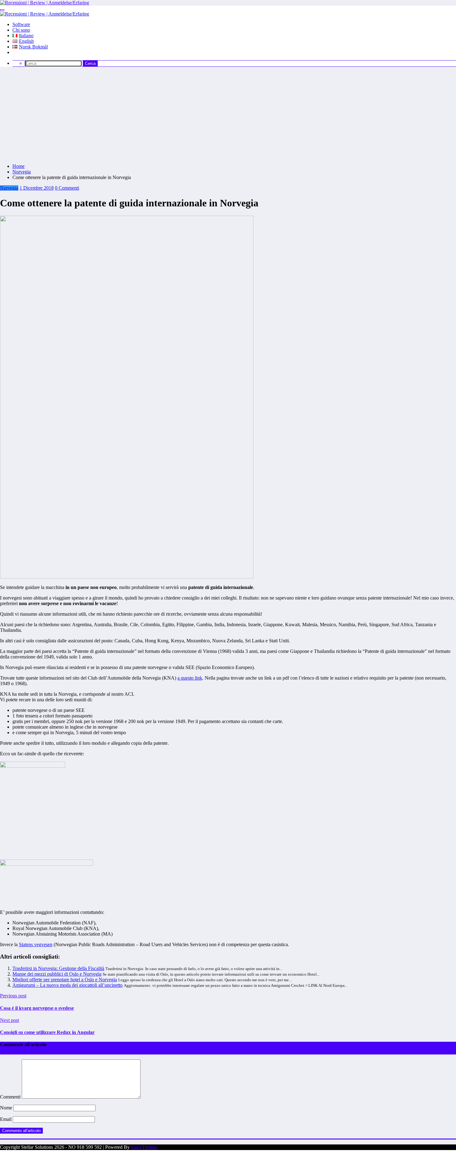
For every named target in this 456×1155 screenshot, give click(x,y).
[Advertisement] (228, 115)
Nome (6, 1107)
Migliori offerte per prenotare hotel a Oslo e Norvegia (64, 979)
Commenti (11, 1096)
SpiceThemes (144, 1147)
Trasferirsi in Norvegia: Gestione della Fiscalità (58, 968)
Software (21, 24)
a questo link (189, 678)
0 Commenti (67, 188)
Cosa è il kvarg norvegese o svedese (37, 1008)
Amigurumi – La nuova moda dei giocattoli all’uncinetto (67, 985)
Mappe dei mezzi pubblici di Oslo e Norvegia (56, 974)
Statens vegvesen (35, 944)
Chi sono (21, 30)
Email (6, 1119)
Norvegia (9, 188)
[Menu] (2, 10)
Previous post (13, 995)
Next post (9, 1020)
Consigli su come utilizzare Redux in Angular (47, 1032)
